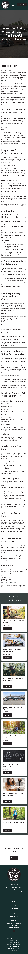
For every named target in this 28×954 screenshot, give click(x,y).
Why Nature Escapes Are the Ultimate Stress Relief (14, 736)
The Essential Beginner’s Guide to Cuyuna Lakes (12, 708)
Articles (14, 911)
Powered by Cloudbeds (14, 946)
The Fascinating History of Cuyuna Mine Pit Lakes (12, 765)
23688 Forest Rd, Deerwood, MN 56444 (14, 924)
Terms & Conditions (14, 942)
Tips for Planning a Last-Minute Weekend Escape (12, 650)
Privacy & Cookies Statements (14, 944)
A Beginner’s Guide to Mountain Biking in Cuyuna (14, 621)
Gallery (14, 913)
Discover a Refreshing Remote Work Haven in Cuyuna (13, 679)
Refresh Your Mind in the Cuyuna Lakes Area (14, 823)
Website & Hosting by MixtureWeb (14, 949)
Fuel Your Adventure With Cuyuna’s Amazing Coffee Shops (13, 794)
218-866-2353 (14, 928)
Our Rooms (14, 908)
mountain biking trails (9, 170)
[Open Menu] (13, 5)
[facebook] (14, 931)
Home (14, 905)
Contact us (14, 916)
